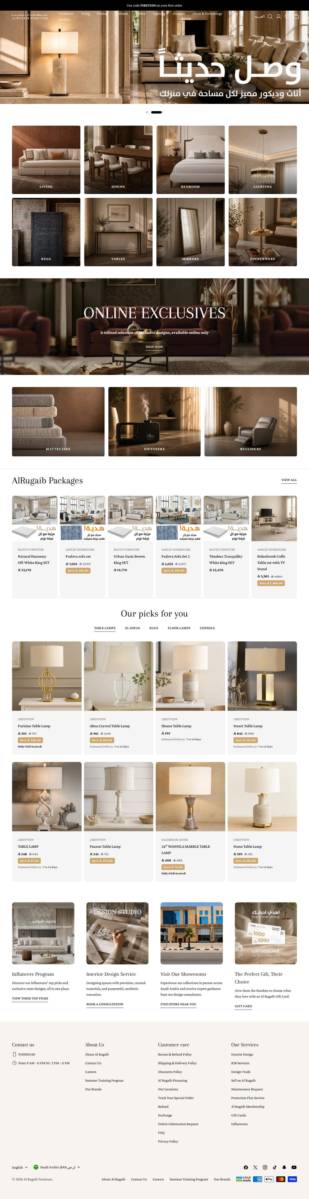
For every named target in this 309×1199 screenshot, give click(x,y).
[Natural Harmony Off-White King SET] (34, 518)
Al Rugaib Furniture (38, 1179)
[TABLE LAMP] (47, 797)
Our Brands (93, 1089)
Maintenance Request (247, 1089)
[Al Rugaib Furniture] (154, 57)
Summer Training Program (104, 1080)
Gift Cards (238, 1115)
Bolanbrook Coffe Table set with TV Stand (271, 562)
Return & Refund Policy (175, 1054)
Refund (163, 1106)
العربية (260, 18)
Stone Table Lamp (247, 846)
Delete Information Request (178, 1124)
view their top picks (30, 998)
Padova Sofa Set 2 (176, 556)
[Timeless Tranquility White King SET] (226, 518)
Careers (90, 1072)
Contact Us (93, 1063)
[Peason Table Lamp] (119, 797)
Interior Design (242, 1054)
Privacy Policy (168, 1141)
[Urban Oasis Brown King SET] (130, 518)
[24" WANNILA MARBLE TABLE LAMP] (190, 797)
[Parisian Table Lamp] (47, 676)
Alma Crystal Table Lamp (110, 726)
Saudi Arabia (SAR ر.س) (57, 1167)
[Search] (270, 16)
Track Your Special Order (176, 1098)
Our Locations (168, 1089)
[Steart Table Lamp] (262, 676)
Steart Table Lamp (248, 726)
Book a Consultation (104, 1004)
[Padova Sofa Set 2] (178, 518)
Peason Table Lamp (105, 846)
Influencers (239, 1124)
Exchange (165, 1115)
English (17, 1167)
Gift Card (243, 1006)
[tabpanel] (154, 761)
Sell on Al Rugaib (243, 1080)
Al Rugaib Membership (248, 1106)
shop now (154, 347)
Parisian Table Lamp (34, 726)
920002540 (26, 1054)
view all (289, 480)
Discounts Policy (170, 1072)
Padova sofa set (78, 556)
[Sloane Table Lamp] (190, 676)
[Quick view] (50, 506)
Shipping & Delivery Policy (177, 1063)
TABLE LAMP (28, 846)
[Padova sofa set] (82, 518)
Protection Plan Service (248, 1098)
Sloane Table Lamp (176, 726)
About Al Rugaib (97, 1054)
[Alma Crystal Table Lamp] (119, 676)
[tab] (104, 628)
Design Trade (241, 1072)
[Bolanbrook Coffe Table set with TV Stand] (274, 518)
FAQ (161, 1132)
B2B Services (240, 1063)
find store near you (178, 1004)
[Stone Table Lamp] (262, 797)
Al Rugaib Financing (172, 1080)
